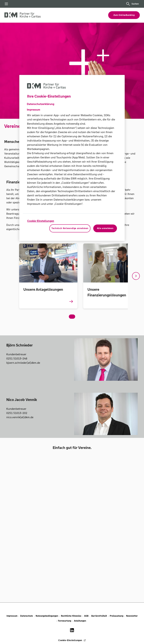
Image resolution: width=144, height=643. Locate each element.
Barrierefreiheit (99, 616)
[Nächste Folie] (136, 276)
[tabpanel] (48, 276)
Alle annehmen (105, 228)
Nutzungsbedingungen (47, 616)
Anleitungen (80, 620)
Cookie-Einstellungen (40, 221)
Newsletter (132, 616)
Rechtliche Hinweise (71, 616)
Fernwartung (64, 620)
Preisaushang (116, 616)
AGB (86, 616)
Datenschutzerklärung (40, 104)
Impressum (11, 616)
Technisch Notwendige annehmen (69, 228)
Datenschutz (26, 616)
